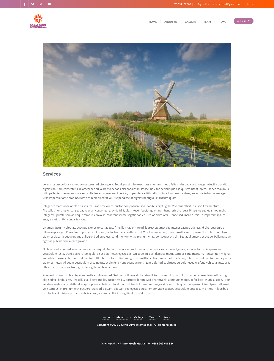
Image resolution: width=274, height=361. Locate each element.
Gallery (138, 317)
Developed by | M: (137, 343)
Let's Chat (244, 20)
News (166, 317)
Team (152, 317)
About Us (122, 317)
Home (106, 317)
